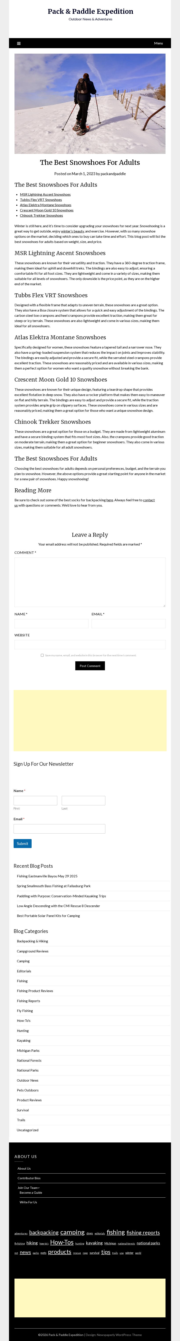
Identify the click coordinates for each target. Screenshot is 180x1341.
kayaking (94, 1242)
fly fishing (19, 1243)
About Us (24, 1168)
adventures (20, 1233)
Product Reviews (29, 1100)
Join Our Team (28, 1188)
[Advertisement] (90, 720)
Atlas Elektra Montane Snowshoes (45, 205)
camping (72, 1232)
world (138, 1252)
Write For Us (28, 1202)
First (17, 808)
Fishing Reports (28, 1001)
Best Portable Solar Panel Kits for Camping (48, 916)
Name (20, 614)
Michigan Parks (28, 1050)
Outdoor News (27, 1080)
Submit (22, 843)
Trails (21, 1120)
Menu (158, 43)
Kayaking (24, 1040)
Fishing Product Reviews (35, 991)
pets (43, 1253)
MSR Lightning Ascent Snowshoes (45, 194)
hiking (32, 1242)
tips (105, 1251)
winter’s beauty (72, 231)
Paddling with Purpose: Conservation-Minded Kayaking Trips (61, 896)
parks (36, 1252)
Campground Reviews (33, 951)
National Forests (29, 1060)
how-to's (44, 1243)
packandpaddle (113, 173)
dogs (89, 1233)
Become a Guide (31, 1192)
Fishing (22, 981)
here (109, 500)
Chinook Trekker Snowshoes (41, 215)
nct (16, 1252)
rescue (77, 1252)
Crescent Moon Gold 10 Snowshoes (47, 210)
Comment (25, 552)
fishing (116, 1232)
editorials (100, 1233)
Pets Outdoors (28, 1090)
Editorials (24, 971)
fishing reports (143, 1232)
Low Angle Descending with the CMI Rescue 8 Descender (58, 906)
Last (65, 808)
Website (22, 635)
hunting (79, 1243)
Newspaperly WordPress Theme (119, 1335)
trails (115, 1252)
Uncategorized (27, 1130)
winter (129, 1253)
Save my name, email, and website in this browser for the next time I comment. (91, 655)
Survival (23, 1110)
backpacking (44, 1232)
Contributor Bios (29, 1178)
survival (94, 1253)
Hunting (23, 1031)
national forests (126, 1243)
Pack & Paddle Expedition (90, 11)
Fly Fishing (25, 1011)
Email (98, 614)
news (25, 1252)
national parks (148, 1243)
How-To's (24, 1020)
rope (85, 1252)
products (59, 1251)
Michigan (110, 1243)
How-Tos (62, 1242)
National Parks (28, 1070)
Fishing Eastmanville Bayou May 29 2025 (47, 876)
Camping (23, 961)
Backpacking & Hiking (32, 941)
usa (122, 1252)
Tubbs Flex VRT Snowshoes (41, 199)
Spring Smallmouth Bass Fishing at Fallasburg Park (53, 886)
